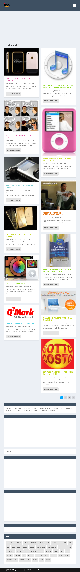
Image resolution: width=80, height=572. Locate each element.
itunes (33, 551)
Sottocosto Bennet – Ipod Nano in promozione (58, 373)
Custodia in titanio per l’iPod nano (19, 186)
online (17, 555)
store (9, 560)
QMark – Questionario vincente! (20, 324)
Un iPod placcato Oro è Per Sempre (18, 235)
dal (70, 543)
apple (26, 543)
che (41, 543)
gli (70, 547)
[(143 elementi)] (7, 543)
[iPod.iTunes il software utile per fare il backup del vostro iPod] (58, 65)
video (48, 560)
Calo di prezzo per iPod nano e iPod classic (57, 160)
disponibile (41, 547)
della (25, 547)
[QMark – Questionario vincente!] (21, 313)
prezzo (30, 555)
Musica (62, 218)
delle (32, 547)
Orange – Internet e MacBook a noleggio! (57, 319)
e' (59, 547)
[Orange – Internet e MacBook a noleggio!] (58, 303)
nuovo (9, 555)
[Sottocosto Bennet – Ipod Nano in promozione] (58, 354)
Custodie (24, 190)
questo (39, 555)
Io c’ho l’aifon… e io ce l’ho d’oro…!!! (18, 80)
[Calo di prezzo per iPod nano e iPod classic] (58, 131)
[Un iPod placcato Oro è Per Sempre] (21, 218)
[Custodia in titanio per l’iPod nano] (21, 169)
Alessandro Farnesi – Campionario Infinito (53, 214)
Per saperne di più (13, 94)
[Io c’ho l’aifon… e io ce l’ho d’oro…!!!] (21, 62)
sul (15, 560)
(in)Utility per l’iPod (15, 284)
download (52, 547)
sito (60, 555)
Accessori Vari (64, 274)
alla (11, 543)
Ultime (25, 239)
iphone (19, 551)
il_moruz (10, 551)
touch (22, 560)
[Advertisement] (40, 25)
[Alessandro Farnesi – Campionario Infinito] (58, 195)
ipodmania (10, 84)
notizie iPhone (27, 84)
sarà (46, 555)
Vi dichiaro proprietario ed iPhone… (18, 136)
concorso (62, 543)
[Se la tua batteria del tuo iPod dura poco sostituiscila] (58, 250)
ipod (26, 551)
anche (18, 543)
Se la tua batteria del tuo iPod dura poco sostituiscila (57, 270)
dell (18, 547)
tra (28, 560)
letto (40, 551)
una (41, 560)
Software (25, 286)
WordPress (38, 570)
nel (62, 551)
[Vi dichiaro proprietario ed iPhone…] (21, 116)
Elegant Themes (18, 570)
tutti (35, 560)
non (67, 551)
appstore (33, 543)
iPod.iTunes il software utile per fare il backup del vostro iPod (58, 87)
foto (64, 547)
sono (67, 555)
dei (8, 547)
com (47, 543)
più (24, 555)
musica (48, 551)
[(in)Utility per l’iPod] (21, 268)
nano (56, 551)
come (54, 543)
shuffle (53, 555)
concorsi (24, 326)
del (13, 547)
